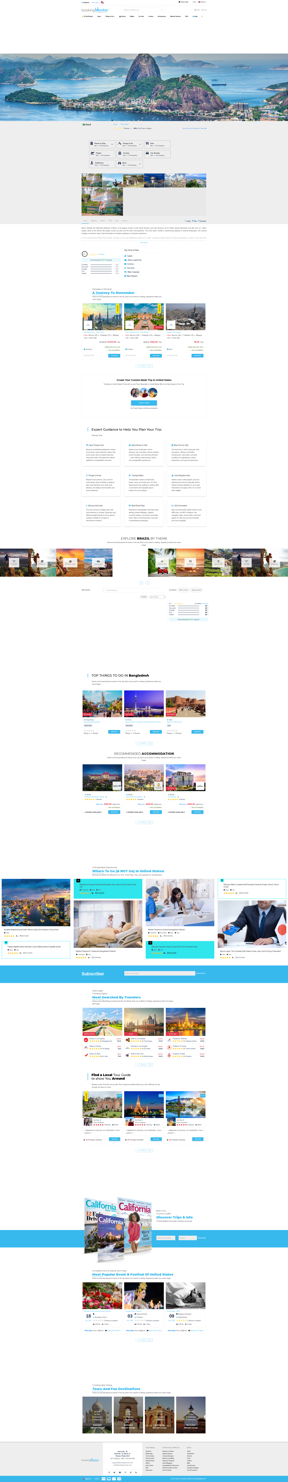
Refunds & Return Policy (170, 1468)
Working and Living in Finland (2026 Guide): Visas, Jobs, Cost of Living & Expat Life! (108, 885)
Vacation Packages (193, 1468)
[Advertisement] (144, 36)
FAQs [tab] (110, 220)
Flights (132, 16)
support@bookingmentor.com (122, 1463)
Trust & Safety (150, 1456)
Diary (7, 933)
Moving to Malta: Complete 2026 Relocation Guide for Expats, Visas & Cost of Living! (251, 885)
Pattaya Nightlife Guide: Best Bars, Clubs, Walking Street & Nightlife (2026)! (34, 946)
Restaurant (190, 564)
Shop (195, 16)
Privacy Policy (150, 1458)
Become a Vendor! (168, 1451)
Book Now (114, 355)
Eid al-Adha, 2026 (173, 1311)
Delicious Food (70, 564)
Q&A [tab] (117, 220)
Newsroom (149, 1470)
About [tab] (85, 220)
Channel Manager (168, 1456)
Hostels (189, 1461)
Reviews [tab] (124, 220)
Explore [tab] (102, 220)
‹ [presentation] (136, 366)
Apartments (190, 1453)
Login (198, 10)
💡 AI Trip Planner (87, 16)
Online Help (184, 2)
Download (202, 1238)
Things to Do (109, 16)
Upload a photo (196, 590)
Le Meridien (172, 797)
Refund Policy (150, 1461)
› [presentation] (151, 366)
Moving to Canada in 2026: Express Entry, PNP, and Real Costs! (174, 946)
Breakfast (42, 564)
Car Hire (141, 16)
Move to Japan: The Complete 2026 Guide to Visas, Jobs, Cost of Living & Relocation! (250, 951)
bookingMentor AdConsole (171, 1465)
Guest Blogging (167, 1463)
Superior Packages (173, 332)
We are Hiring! (167, 1470)
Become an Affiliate (168, 1458)
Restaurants (162, 16)
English (202, 2)
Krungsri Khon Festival (133, 1311)
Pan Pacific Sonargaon (134, 797)
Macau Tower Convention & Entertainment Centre (143, 722)
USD (194, 2)
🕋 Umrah (122, 16)
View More (144, 242)
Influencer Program (168, 1461)
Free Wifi (14, 564)
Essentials (84, 890)
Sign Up (203, 10)
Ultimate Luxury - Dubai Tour (94, 332)
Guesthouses (191, 1465)
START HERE (144, 403)
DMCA (148, 1463)
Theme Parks (88, 725)
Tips (17, 950)
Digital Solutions (168, 1453)
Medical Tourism (175, 16)
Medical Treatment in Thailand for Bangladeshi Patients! (96, 951)
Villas (188, 1458)
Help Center (149, 1465)
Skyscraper (129, 725)
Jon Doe (96, 1120)
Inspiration (153, 933)
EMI (147, 1468)
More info (114, 731)
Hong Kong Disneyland (92, 722)
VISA (186, 16)
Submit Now (201, 973)
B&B (188, 1463)
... (201, 16)
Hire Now (114, 1139)
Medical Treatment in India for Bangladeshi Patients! (166, 929)
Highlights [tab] (94, 220)
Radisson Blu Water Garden (94, 797)
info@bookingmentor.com (123, 1465)
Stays (99, 16)
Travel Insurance (192, 1470)
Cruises (150, 16)
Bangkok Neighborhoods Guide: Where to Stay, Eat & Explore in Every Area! (31, 929)
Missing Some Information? (194, 128)
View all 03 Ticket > (114, 1330)
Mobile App (149, 1453)
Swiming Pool (162, 564)
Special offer (218, 564)
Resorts (189, 1456)
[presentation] (82, 1416)
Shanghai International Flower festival (97, 1311)
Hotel (188, 1451)
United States (95, 2)
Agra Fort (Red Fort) (174, 722)
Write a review (183, 590)
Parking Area (98, 564)
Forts (169, 725)
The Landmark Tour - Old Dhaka (136, 332)
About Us (148, 1451)
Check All (144, 366)
